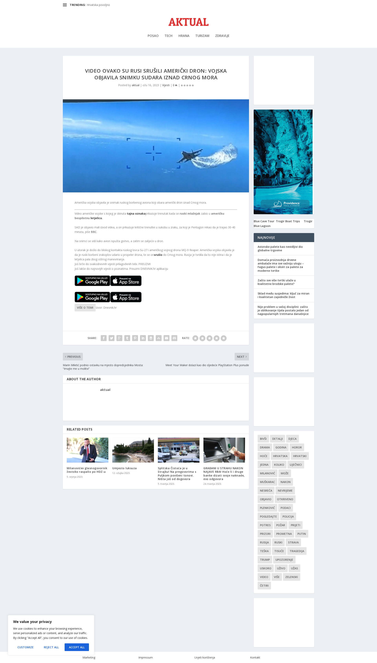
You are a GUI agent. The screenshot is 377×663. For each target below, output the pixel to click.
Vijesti (166, 85)
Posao (153, 36)
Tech (169, 36)
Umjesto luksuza (124, 468)
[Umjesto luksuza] (133, 450)
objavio (265, 499)
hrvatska (280, 456)
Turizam (202, 36)
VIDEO (264, 577)
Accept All (77, 647)
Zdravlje (222, 36)
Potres (265, 525)
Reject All (51, 647)
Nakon (286, 482)
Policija (288, 516)
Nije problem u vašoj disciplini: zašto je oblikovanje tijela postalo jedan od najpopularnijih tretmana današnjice (283, 310)
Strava (293, 542)
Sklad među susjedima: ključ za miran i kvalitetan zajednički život (283, 295)
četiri (264, 585)
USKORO (265, 568)
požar (280, 525)
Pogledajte (268, 516)
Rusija (264, 542)
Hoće (263, 456)
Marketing (88, 657)
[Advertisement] (284, 80)
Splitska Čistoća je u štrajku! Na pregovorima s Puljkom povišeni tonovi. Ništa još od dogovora (177, 473)
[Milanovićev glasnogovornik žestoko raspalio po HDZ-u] (87, 450)
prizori (265, 534)
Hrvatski (300, 456)
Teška (264, 551)
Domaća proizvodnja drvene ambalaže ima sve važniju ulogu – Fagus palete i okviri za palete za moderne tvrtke (281, 265)
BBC (94, 232)
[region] (51, 635)
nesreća (266, 490)
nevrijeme (285, 490)
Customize (25, 647)
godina (280, 447)
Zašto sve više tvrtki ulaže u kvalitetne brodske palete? (277, 282)
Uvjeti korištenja (204, 657)
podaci (286, 508)
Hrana (183, 36)
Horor (297, 447)
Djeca (292, 439)
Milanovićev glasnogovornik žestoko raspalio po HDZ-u (87, 470)
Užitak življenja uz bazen (102, 5)
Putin (301, 534)
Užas (294, 568)
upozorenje (284, 559)
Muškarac (267, 482)
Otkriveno (285, 499)
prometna (284, 534)
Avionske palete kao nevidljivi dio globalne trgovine (280, 248)
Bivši (263, 439)
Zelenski (291, 577)
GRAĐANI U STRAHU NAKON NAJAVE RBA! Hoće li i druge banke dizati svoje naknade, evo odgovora (224, 473)
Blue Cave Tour (264, 221)
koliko (279, 464)
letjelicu (96, 218)
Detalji (277, 439)
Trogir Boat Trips (288, 221)
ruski (278, 542)
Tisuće (279, 551)
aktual (135, 85)
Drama (265, 447)
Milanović (267, 473)
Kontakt (255, 657)
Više (277, 577)
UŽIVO (281, 568)
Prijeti (295, 525)
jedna (264, 464)
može (285, 473)
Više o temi (85, 307)
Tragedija (297, 551)
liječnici (296, 464)
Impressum (145, 657)
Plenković (267, 508)
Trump (265, 559)
